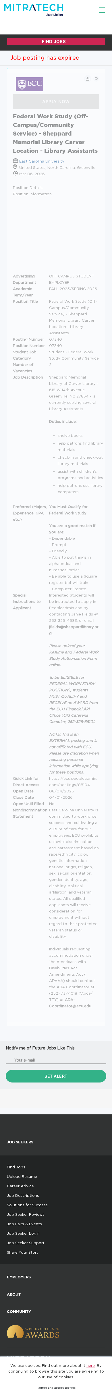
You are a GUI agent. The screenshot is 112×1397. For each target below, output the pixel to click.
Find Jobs (16, 1167)
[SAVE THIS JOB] (96, 79)
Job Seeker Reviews (26, 1214)
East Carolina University (41, 161)
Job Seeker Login (23, 1233)
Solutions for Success (27, 1205)
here (90, 1365)
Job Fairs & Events (24, 1224)
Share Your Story (23, 1252)
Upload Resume (22, 1176)
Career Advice (20, 1186)
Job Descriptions (23, 1195)
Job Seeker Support (26, 1243)
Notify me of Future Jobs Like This (40, 1048)
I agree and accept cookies (56, 1387)
